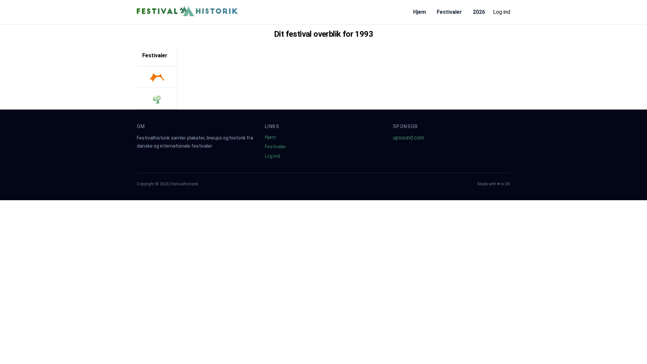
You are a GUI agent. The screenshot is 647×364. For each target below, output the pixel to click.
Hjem (419, 12)
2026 (479, 12)
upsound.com (408, 137)
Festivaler (449, 12)
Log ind (501, 12)
